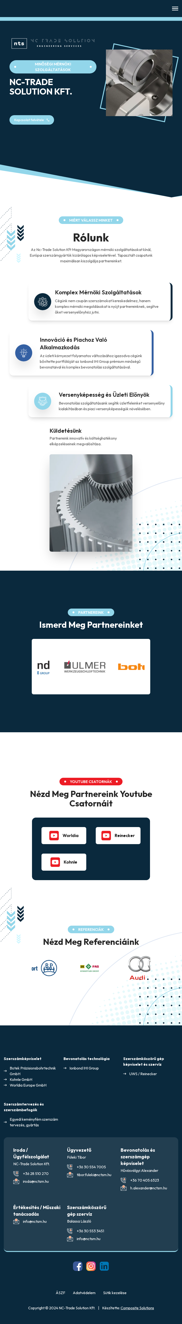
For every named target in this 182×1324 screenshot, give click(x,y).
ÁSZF (60, 1292)
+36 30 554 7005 (91, 1167)
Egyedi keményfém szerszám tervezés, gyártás (34, 1122)
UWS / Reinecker (143, 1073)
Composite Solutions (137, 1308)
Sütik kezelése (115, 1292)
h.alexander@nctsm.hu (148, 1188)
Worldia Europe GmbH (28, 1085)
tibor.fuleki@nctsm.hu (94, 1174)
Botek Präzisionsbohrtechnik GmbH (33, 1071)
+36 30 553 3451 (90, 1230)
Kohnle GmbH (21, 1079)
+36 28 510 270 (36, 1173)
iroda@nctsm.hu (36, 1181)
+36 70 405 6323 (144, 1180)
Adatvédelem (84, 1292)
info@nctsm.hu (35, 1221)
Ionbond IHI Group (84, 1068)
